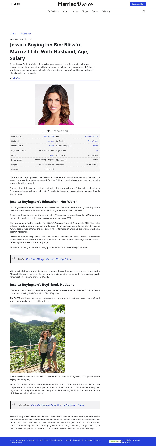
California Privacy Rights (73, 440)
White (51, 155)
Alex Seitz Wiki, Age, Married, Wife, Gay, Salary (48, 259)
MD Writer (17, 78)
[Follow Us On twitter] (15, 4)
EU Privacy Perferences (92, 440)
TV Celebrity (53, 11)
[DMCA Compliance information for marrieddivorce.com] (115, 441)
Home (13, 33)
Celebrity (106, 11)
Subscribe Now (138, 4)
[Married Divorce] (75, 4)
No (97, 150)
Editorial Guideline (56, 440)
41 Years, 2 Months (91, 136)
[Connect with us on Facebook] (11, 4)
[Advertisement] (29, 19)
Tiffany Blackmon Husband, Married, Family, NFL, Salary (57, 404)
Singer (85, 11)
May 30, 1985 (49, 136)
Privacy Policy (31, 440)
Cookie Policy (43, 440)
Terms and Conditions (17, 440)
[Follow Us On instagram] (18, 4)
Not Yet (95, 145)
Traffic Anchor (93, 141)
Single (51, 145)
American (50, 141)
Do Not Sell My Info (16, 442)
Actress (66, 11)
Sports (95, 11)
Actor (75, 11)
